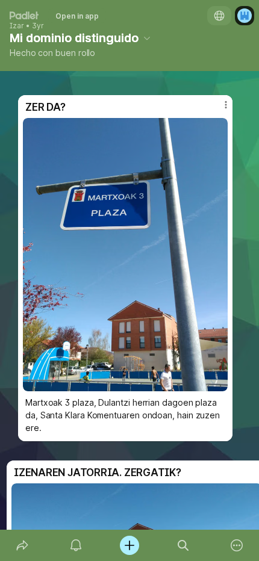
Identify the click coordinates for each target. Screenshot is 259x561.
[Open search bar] (183, 545)
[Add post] (129, 545)
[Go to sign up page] (244, 15)
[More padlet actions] (237, 545)
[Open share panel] (22, 545)
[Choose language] (219, 15)
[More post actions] (218, 109)
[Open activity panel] (75, 545)
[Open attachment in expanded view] (125, 254)
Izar (17, 26)
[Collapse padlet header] (147, 38)
